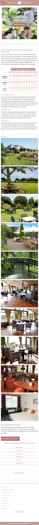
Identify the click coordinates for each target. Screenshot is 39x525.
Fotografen (5, 503)
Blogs (3, 506)
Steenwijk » (19, 463)
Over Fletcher (5, 487)
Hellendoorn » (19, 457)
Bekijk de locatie (19, 24)
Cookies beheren (6, 495)
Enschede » (19, 454)
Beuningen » (19, 447)
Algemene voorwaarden (8, 489)
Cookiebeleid (5, 492)
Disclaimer (4, 500)
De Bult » (20, 450)
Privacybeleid (5, 497)
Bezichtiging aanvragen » (10, 438)
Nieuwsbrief (5, 508)
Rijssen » (19, 460)
